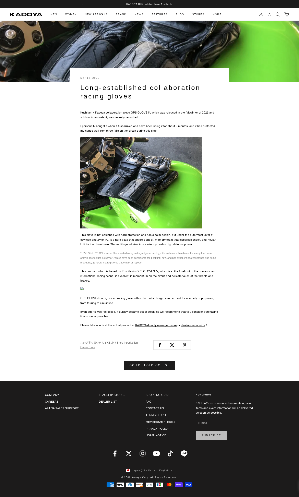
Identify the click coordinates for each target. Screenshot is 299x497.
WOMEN (71, 14)
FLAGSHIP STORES (112, 395)
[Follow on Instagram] (142, 453)
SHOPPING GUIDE (158, 395)
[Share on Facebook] (160, 345)
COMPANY (52, 395)
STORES (198, 14)
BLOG (180, 14)
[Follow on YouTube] (156, 453)
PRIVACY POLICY (157, 428)
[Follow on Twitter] (128, 453)
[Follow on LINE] (184, 453)
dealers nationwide (193, 325)
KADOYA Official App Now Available (149, 4)
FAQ (148, 401)
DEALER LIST (108, 401)
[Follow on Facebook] (115, 453)
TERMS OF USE (156, 415)
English (164, 470)
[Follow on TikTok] (170, 453)
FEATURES (160, 14)
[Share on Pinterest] (184, 345)
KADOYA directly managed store (156, 325)
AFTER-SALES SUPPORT (62, 408)
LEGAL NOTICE (156, 435)
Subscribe (211, 435)
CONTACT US (155, 408)
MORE (217, 14)
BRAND (121, 14)
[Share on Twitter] (172, 345)
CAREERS (51, 401)
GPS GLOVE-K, (141, 112)
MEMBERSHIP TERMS (160, 421)
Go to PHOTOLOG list (149, 365)
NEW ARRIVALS (96, 14)
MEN (53, 14)
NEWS (139, 14)
